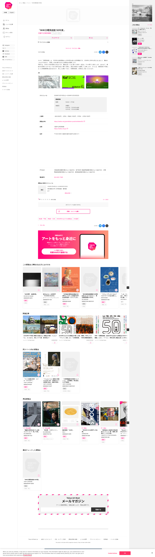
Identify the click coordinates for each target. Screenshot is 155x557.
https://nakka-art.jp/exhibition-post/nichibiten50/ (68, 121)
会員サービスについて (7, 70)
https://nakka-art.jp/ (60, 128)
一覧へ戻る (42, 225)
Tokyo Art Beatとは (7, 67)
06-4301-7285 (58, 177)
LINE (6, 56)
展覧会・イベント (26, 2)
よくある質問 (5, 80)
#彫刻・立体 (51, 219)
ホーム (20, 2)
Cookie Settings (112, 553)
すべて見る (150, 24)
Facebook (7, 54)
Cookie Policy (27, 555)
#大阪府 (76, 219)
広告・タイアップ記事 (7, 74)
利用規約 (4, 86)
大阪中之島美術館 (44, 33)
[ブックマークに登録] (38, 290)
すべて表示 (105, 199)
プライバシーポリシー (7, 83)
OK (125, 553)
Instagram (7, 45)
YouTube (7, 51)
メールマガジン (8, 59)
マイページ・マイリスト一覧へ (73, 48)
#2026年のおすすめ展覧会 (64, 219)
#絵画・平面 (42, 219)
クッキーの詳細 (6, 89)
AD (39, 73)
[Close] (152, 553)
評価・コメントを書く (73, 211)
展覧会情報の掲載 (6, 77)
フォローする (56, 33)
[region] (77, 553)
